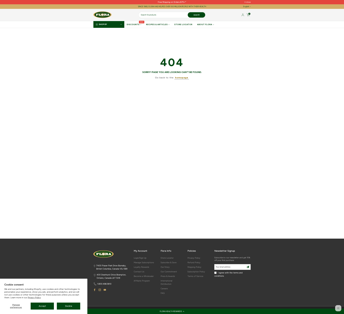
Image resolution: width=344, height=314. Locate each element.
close (97, 2)
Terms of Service (195, 276)
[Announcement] (172, 2)
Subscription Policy (196, 271)
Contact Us (139, 271)
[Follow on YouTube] (105, 289)
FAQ (163, 293)
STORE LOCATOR (183, 24)
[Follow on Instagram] (99, 289)
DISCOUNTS (135, 24)
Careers (164, 288)
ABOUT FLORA (204, 24)
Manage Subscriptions (144, 262)
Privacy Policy (34, 297)
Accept (42, 306)
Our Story (165, 267)
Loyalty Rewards (141, 267)
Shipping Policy (194, 267)
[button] (172, 311)
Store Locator (167, 258)
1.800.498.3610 (104, 284)
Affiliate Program (142, 281)
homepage (181, 77)
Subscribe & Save (169, 262)
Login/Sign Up (140, 258)
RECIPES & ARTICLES (157, 24)
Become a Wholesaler (144, 276)
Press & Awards (168, 276)
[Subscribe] (247, 267)
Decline (68, 306)
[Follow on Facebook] (94, 289)
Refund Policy (193, 262)
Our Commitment (169, 271)
